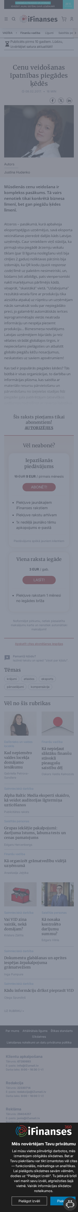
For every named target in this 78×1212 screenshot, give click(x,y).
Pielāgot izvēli (29, 1201)
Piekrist (63, 1201)
